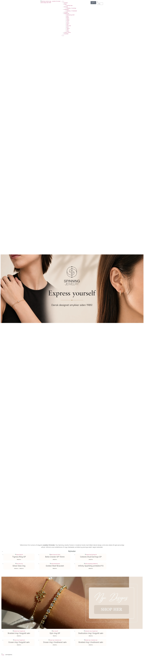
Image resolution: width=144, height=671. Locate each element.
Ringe (65, 4)
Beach (67, 17)
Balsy (67, 16)
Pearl (67, 24)
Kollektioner (66, 13)
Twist (67, 29)
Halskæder (66, 9)
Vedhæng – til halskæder (71, 10)
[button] (100, 1)
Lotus (67, 21)
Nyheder (66, 2)
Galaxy (67, 18)
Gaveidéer (66, 33)
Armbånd (66, 12)
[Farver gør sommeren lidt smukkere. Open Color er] (107, 662)
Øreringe (66, 6)
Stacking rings (69, 5)
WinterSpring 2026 (70, 14)
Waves (67, 31)
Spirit (67, 27)
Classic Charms (67, 32)
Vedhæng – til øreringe (71, 8)
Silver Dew (68, 25)
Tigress (67, 28)
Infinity (67, 20)
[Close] (63, 35)
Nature (67, 23)
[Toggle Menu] (63, 1)
